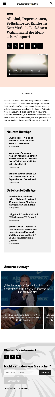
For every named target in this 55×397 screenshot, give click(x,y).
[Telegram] (21, 46)
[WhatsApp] (9, 46)
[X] (15, 46)
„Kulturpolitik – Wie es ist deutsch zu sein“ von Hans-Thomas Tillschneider (22, 141)
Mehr (10, 14)
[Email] (40, 46)
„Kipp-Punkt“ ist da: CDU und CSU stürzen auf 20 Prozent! (23, 216)
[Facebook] (27, 46)
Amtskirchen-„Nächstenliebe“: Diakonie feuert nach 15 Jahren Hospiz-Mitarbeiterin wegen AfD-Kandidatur (23, 200)
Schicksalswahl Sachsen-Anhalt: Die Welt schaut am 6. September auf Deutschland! (23, 176)
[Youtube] (18, 357)
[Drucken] (34, 46)
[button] (4, 3)
